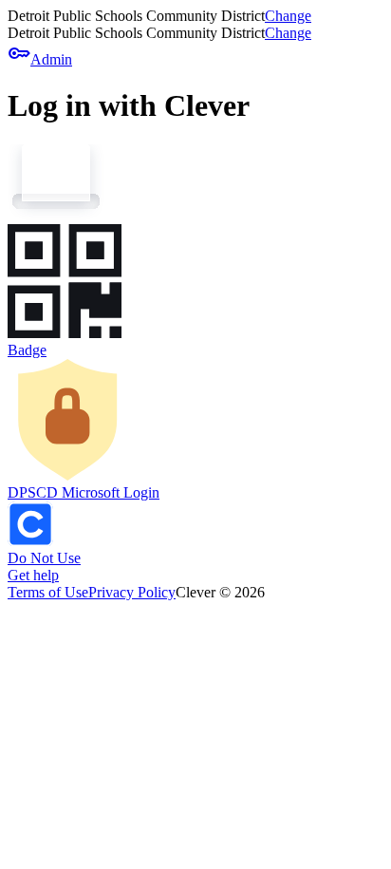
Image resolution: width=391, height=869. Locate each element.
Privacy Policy (132, 592)
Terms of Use (48, 592)
